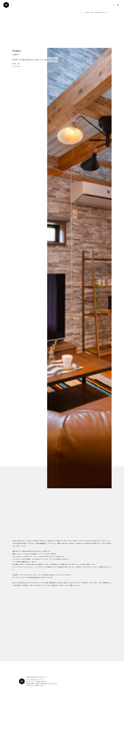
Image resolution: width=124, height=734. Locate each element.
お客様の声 (87, 30)
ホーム (82, 30)
